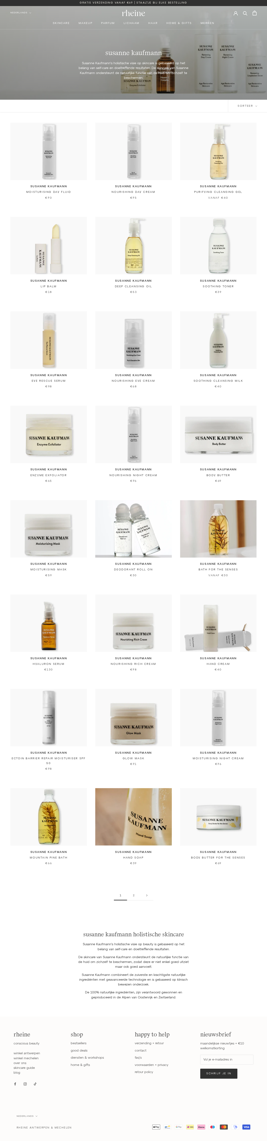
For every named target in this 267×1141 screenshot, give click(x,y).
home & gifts (179, 23)
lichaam (132, 23)
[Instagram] (25, 1084)
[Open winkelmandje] (255, 13)
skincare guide (24, 1067)
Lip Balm (49, 286)
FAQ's (138, 1057)
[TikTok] (35, 1084)
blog (17, 1072)
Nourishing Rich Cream (133, 664)
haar (153, 23)
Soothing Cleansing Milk (218, 381)
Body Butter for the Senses (218, 857)
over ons (20, 1063)
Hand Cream (218, 664)
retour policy (144, 1072)
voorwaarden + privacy (151, 1065)
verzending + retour (149, 1043)
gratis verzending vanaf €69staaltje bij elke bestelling (133, 3)
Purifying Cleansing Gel (218, 192)
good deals (79, 1050)
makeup (86, 23)
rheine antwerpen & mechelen (44, 1128)
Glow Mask (133, 758)
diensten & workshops (87, 1057)
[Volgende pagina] (146, 895)
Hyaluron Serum (48, 664)
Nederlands (19, 13)
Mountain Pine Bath (48, 857)
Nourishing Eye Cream (133, 381)
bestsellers (78, 1043)
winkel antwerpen (27, 1053)
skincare (61, 23)
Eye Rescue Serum (49, 381)
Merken (207, 23)
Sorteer (246, 106)
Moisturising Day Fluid (48, 192)
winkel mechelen (26, 1058)
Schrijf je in (218, 1073)
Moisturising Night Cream (218, 758)
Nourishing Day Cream (133, 192)
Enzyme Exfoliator (48, 475)
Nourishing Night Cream (133, 475)
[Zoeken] (245, 13)
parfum (108, 23)
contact (140, 1050)
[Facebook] (15, 1084)
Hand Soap (133, 857)
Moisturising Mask (48, 569)
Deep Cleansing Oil (133, 286)
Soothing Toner (218, 286)
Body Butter (218, 475)
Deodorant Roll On (133, 569)
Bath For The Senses (218, 569)
